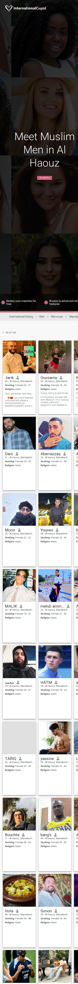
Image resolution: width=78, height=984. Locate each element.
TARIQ (10, 758)
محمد (9, 682)
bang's (46, 835)
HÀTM (46, 682)
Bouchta (12, 835)
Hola (9, 911)
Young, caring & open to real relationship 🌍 (55, 393)
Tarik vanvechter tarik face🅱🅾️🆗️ (19, 393)
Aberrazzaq (51, 454)
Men (42, 316)
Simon (46, 911)
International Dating (21, 316)
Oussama (49, 377)
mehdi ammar (52, 606)
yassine (47, 758)
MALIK (11, 606)
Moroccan (57, 316)
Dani (9, 454)
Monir (10, 530)
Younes (47, 530)
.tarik (9, 377)
